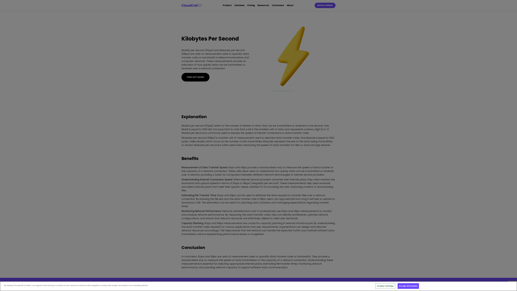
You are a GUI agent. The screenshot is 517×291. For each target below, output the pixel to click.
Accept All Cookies (408, 286)
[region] (258, 286)
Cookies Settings (385, 286)
